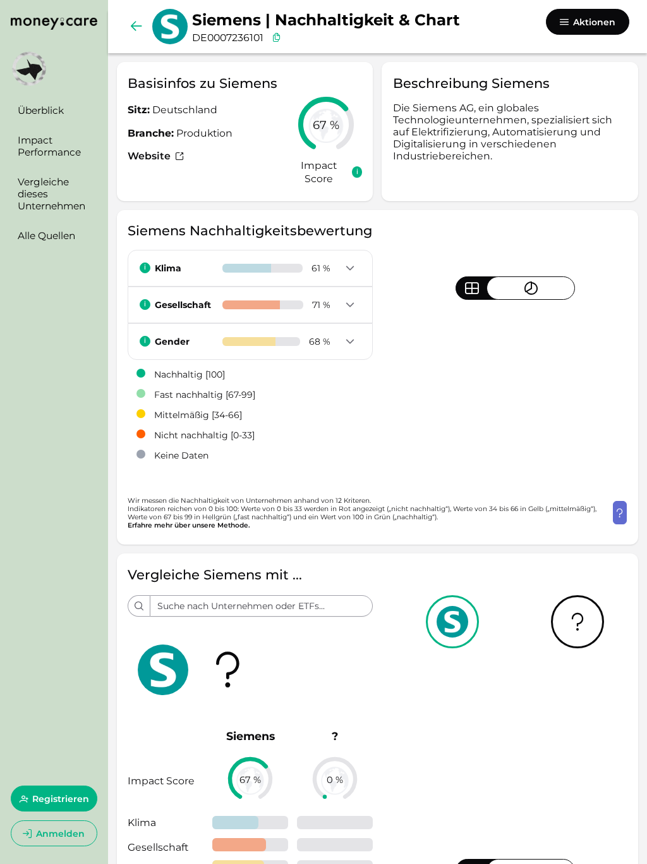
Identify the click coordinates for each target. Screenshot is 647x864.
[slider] (326, 124)
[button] (350, 269)
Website (150, 156)
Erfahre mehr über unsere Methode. (189, 525)
